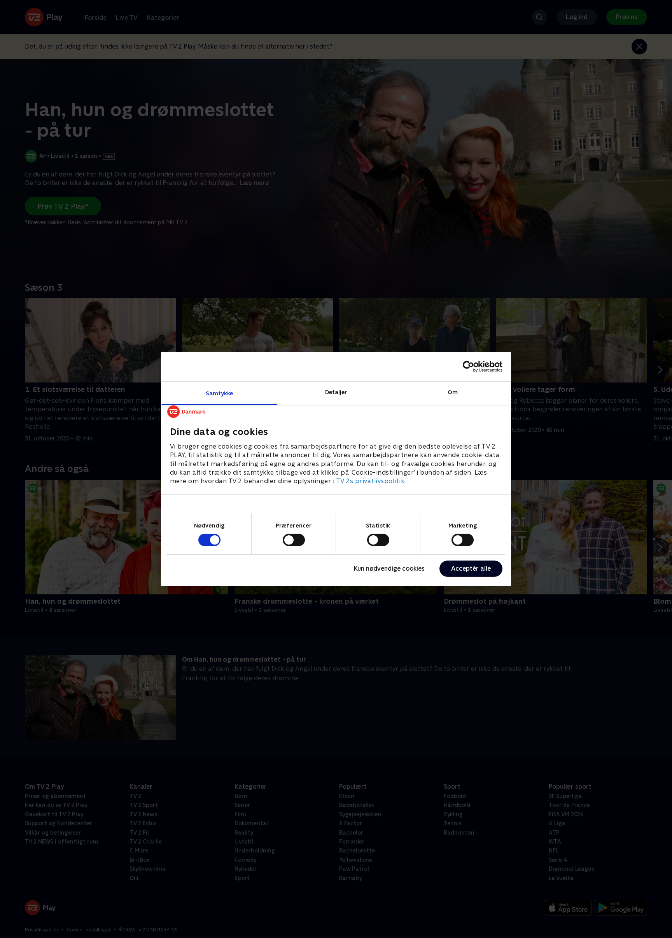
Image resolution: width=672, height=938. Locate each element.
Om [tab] (453, 391)
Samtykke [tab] (219, 393)
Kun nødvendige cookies (389, 568)
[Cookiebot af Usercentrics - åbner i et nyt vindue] (468, 366)
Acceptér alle (471, 568)
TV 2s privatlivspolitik (370, 481)
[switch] (294, 540)
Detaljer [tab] (336, 391)
